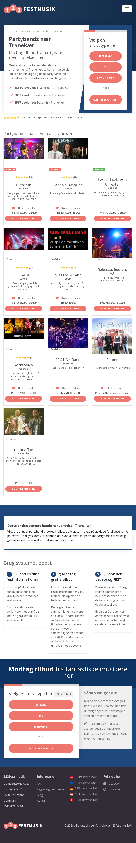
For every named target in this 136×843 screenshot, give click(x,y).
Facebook (113, 784)
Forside (13, 31)
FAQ (39, 784)
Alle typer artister (105, 99)
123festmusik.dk (85, 777)
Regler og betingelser (51, 789)
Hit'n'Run (23, 185)
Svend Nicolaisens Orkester (112, 182)
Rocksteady (23, 365)
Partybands (41, 31)
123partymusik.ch (86, 800)
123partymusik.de (86, 788)
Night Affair (23, 449)
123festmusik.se (85, 783)
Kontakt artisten (23, 218)
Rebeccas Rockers (112, 269)
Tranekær (57, 31)
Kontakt (42, 801)
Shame (112, 359)
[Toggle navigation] (127, 8)
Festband (26, 31)
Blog (40, 795)
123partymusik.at (86, 794)
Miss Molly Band (68, 275)
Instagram (114, 789)
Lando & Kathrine (68, 185)
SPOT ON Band (68, 359)
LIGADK (23, 275)
